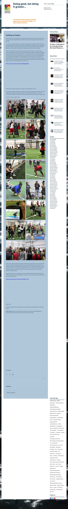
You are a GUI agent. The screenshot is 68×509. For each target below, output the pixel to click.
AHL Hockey (60, 449)
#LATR (51, 419)
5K (50, 443)
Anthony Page (52, 489)
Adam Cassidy (60, 455)
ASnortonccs (58, 453)
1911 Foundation (53, 430)
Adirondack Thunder (54, 457)
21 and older (58, 432)
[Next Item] (62, 38)
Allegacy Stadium (59, 479)
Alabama (61, 466)
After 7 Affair (52, 464)
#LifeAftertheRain (53, 421)
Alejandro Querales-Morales (55, 474)
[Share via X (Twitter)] (9, 374)
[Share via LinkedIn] (13, 374)
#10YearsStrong (53, 400)
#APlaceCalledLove (59, 402)
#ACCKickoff (52, 402)
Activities (55, 455)
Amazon (55, 487)
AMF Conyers (52, 453)
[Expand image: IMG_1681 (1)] (35, 250)
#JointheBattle (60, 417)
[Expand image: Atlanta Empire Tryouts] (15, 109)
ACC (61, 445)
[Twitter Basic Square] (52, 498)
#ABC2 (58, 400)
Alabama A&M (52, 468)
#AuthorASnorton (53, 411)
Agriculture (52, 466)
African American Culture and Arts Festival (57, 462)
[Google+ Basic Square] (54, 498)
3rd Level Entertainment (54, 434)
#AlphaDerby (52, 405)
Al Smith (57, 466)
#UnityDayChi (59, 426)
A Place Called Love (54, 445)
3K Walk (62, 432)
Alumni (51, 487)
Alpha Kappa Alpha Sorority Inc (56, 483)
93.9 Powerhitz (55, 443)
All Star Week (58, 476)
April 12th (52, 491)
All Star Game (52, 476)
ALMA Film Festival (53, 451)
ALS (59, 451)
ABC (59, 445)
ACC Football (52, 447)
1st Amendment (60, 430)
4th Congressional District (55, 438)
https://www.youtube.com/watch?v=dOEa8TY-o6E (17, 279)
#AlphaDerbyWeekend (54, 407)
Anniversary (60, 487)
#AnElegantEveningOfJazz (55, 409)
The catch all (8, 370)
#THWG (59, 424)
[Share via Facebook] (6, 374)
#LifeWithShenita (53, 424)
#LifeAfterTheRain (57, 419)
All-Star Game (52, 479)
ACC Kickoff (58, 447)
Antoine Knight (59, 489)
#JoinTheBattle (53, 417)
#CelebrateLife (53, 413)
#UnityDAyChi (53, 426)
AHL (56, 449)
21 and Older (52, 432)
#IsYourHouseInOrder (54, 415)
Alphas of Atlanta (60, 485)
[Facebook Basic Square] (50, 498)
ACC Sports (52, 449)
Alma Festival (52, 481)
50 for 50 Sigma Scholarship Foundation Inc (57, 440)
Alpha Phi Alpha (53, 485)
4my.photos (52, 436)
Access (51, 455)
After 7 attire (58, 464)
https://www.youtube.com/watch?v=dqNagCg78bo (17, 63)
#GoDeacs (59, 413)
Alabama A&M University (55, 470)
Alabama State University (55, 472)
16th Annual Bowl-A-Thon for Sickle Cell (57, 428)
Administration (53, 460)
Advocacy (58, 460)
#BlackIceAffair (61, 411)
